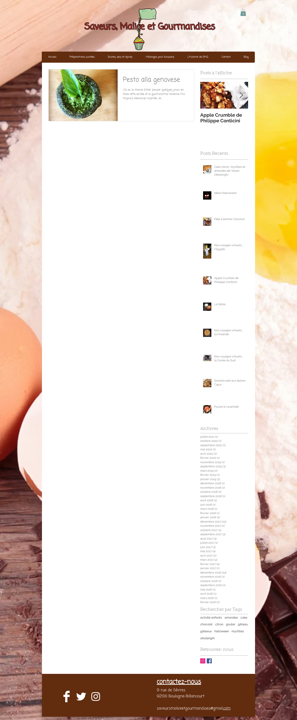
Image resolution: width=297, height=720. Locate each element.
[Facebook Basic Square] (209, 660)
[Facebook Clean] (66, 696)
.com (226, 708)
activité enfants (211, 617)
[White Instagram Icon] (96, 696)
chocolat (206, 624)
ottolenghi (207, 638)
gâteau (243, 624)
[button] (243, 12)
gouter (230, 624)
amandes (231, 617)
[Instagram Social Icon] (202, 660)
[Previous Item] (207, 95)
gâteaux (206, 631)
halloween (221, 631)
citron (219, 624)
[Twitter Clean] (81, 696)
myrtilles (238, 631)
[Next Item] (241, 95)
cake (243, 617)
